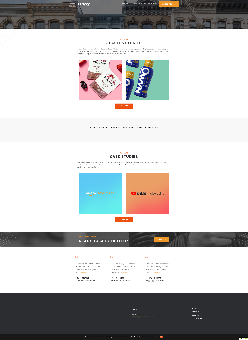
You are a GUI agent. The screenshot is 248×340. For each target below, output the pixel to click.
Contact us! (161, 239)
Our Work (195, 315)
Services (195, 308)
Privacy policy (154, 337)
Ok (161, 337)
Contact (135, 309)
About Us (195, 312)
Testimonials (197, 318)
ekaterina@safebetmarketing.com (143, 316)
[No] (246, 337)
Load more (124, 106)
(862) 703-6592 (170, 4)
